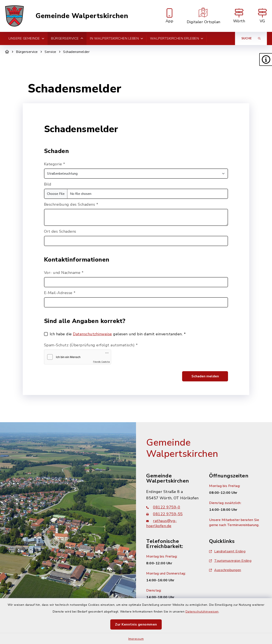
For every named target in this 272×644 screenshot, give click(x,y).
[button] (265, 59)
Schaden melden (205, 376)
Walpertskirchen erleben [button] (174, 38)
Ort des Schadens (60, 231)
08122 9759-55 (168, 514)
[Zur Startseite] (7, 51)
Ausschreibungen (227, 570)
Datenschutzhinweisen (202, 612)
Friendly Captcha (101, 361)
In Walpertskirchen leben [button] (114, 38)
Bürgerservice (27, 52)
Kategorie (54, 164)
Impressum (136, 639)
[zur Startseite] (14, 16)
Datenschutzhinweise (92, 334)
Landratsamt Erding (229, 551)
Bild (47, 184)
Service (50, 52)
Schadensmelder (76, 52)
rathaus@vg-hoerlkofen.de (161, 523)
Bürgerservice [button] (65, 38)
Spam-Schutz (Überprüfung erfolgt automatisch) (91, 345)
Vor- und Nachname (64, 272)
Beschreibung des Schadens (71, 204)
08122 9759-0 (166, 507)
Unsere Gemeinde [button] (24, 38)
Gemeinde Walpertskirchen (81, 16)
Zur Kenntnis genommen (136, 624)
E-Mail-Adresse (60, 292)
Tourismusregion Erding (232, 560)
